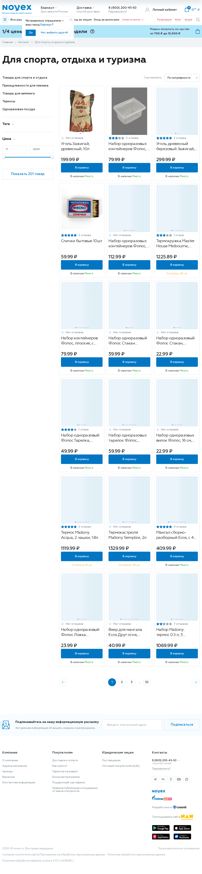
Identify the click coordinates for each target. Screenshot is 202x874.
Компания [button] (9, 752)
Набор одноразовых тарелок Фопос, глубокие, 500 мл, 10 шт (127, 438)
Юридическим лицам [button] (118, 752)
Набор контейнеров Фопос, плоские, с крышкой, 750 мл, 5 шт (79, 341)
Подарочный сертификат (69, 782)
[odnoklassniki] (171, 779)
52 (147, 682)
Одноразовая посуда (18, 109)
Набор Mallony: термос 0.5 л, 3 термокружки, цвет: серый (174, 633)
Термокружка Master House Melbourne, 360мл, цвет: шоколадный (175, 244)
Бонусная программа (66, 777)
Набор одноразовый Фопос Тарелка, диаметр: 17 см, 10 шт (80, 438)
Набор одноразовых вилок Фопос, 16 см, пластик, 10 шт (175, 438)
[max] (187, 779)
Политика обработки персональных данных (136, 854)
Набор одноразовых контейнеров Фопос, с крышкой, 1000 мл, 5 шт (128, 244)
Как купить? (59, 766)
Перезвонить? (117, 11)
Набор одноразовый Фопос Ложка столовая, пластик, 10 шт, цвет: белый (80, 633)
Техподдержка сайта (166, 817)
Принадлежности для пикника (25, 85)
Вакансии (8, 777)
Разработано (162, 807)
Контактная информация (18, 782)
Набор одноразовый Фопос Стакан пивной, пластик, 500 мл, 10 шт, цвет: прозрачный (128, 341)
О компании (10, 760)
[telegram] (155, 779)
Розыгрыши (164, 20)
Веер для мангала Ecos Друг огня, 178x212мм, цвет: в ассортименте (125, 633)
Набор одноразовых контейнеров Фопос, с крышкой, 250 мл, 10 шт (128, 147)
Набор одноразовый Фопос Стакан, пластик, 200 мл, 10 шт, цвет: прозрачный (176, 341)
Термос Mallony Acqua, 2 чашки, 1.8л (79, 535)
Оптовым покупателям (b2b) (120, 766)
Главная (7, 42)
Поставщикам (111, 760)
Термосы (8, 101)
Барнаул (47, 7)
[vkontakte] (163, 779)
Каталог (23, 42)
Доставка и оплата (65, 760)
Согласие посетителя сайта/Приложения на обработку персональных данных (53, 854)
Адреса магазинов (14, 766)
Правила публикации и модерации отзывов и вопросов (75, 789)
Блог (178, 20)
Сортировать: (153, 77)
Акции (188, 20)
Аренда (7, 771)
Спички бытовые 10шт (81, 241)
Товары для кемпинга (18, 93)
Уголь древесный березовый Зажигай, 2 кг (177, 147)
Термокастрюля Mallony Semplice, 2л (127, 535)
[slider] (3, 157)
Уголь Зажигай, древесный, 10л (75, 146)
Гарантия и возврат (65, 771)
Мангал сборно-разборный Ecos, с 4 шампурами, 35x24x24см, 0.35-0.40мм (175, 536)
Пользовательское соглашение (179, 848)
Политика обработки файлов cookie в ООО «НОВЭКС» (38, 861)
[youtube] (179, 779)
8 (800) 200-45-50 (122, 7)
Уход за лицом (81, 19)
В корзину (82, 167)
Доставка (84, 7)
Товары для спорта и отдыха (24, 77)
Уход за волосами (106, 19)
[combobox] (182, 78)
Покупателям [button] (62, 752)
